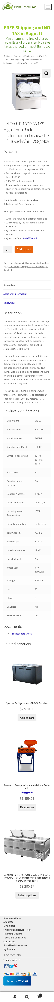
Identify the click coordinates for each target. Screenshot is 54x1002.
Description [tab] (9, 284)
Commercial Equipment (24, 56)
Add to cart (24, 249)
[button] (46, 73)
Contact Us (9, 941)
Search (27, 997)
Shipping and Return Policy (17, 929)
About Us (8, 921)
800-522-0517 (30, 238)
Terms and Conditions (14, 937)
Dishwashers (43, 263)
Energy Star (26, 266)
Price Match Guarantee (15, 945)
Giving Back (9, 925)
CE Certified (14, 266)
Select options (27, 895)
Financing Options (12, 933)
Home (9, 56)
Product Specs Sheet (21, 633)
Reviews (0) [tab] (9, 302)
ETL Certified (38, 266)
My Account (9, 949)
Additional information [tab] (15, 293)
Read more (27, 807)
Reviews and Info (12, 917)
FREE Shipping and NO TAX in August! (27, 30)
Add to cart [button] (27, 718)
